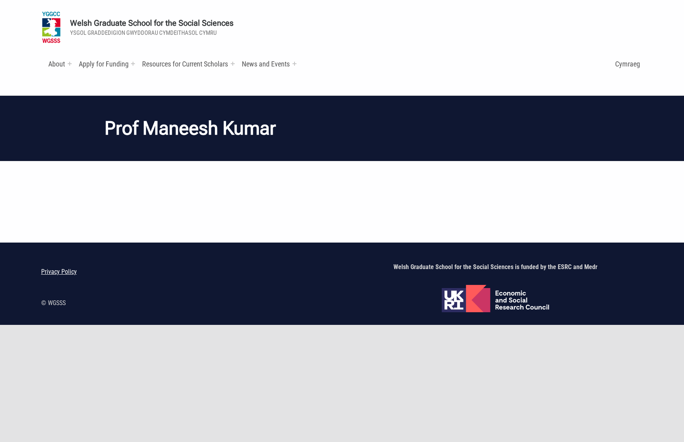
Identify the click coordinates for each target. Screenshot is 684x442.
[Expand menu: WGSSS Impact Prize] (294, 64)
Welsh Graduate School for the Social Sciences (152, 23)
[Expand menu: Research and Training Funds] (233, 64)
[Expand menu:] (70, 64)
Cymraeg (627, 64)
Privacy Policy (59, 271)
